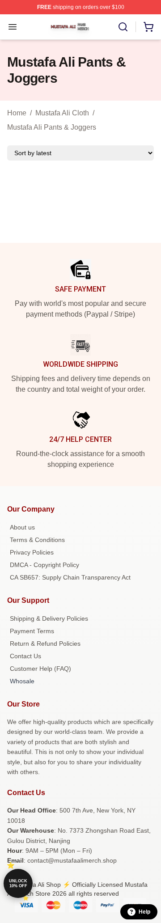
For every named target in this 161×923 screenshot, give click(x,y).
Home (16, 113)
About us (22, 527)
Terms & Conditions (37, 539)
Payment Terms (32, 631)
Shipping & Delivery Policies (49, 618)
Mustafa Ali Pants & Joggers (51, 127)
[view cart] (148, 26)
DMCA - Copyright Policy (44, 564)
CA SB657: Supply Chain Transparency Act (70, 577)
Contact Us (25, 656)
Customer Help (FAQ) (40, 668)
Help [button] (144, 912)
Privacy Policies (32, 552)
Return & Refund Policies (45, 643)
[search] (123, 26)
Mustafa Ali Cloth (62, 113)
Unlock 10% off (18, 883)
